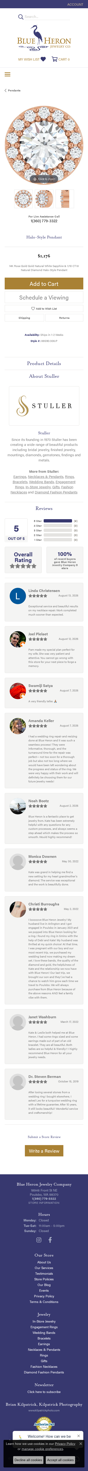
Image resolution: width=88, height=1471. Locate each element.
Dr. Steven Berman (44, 1076)
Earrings (19, 476)
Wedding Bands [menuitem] (44, 1332)
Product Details (44, 363)
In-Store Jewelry (38, 487)
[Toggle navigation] (7, 74)
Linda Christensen (44, 590)
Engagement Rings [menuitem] (44, 1326)
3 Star (38, 530)
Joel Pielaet (38, 634)
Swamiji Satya (40, 685)
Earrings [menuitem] (44, 1343)
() (75, 521)
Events (44, 1290)
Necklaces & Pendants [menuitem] (44, 1349)
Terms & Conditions (44, 1301)
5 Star (38, 521)
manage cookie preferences (42, 1449)
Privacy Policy (44, 1296)
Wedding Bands (41, 481)
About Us (44, 1262)
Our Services (44, 1267)
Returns (64, 318)
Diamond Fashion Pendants (56, 492)
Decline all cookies (28, 1460)
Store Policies (44, 1279)
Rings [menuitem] (44, 1355)
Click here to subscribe (44, 1391)
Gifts (56, 487)
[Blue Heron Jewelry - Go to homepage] (44, 38)
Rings (69, 476)
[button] (74, 4)
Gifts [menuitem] (44, 1360)
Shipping (24, 318)
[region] (44, 145)
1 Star (38, 540)
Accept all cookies (60, 1460)
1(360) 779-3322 (44, 220)
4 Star (38, 525)
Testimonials (44, 1273)
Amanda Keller (41, 720)
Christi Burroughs (43, 904)
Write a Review (44, 1150)
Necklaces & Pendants (45, 476)
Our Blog (44, 1284)
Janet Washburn (42, 1016)
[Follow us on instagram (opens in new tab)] (39, 1240)
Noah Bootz (38, 800)
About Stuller (44, 376)
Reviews (44, 508)
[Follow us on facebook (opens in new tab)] (50, 1240)
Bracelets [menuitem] (44, 1338)
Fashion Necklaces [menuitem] (44, 1366)
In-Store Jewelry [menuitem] (44, 1321)
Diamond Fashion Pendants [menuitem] (44, 1372)
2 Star (38, 535)
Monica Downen (42, 856)
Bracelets (20, 481)
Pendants (14, 90)
